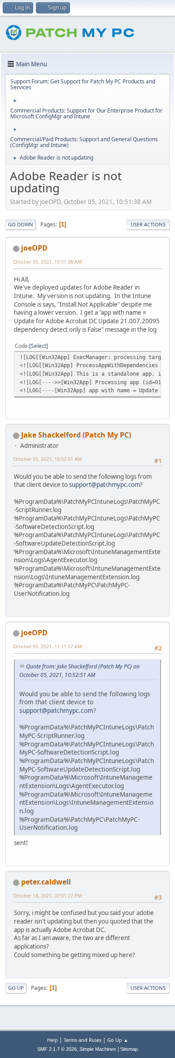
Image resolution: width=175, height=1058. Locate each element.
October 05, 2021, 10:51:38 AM (47, 261)
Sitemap (129, 1049)
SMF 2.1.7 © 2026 (57, 1049)
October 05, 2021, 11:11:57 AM (47, 646)
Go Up (16, 987)
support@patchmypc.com (104, 485)
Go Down (20, 224)
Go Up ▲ (117, 1039)
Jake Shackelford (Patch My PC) (76, 435)
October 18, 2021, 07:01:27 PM (47, 895)
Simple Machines (97, 1049)
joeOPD (34, 248)
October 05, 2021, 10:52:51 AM (47, 458)
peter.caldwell (46, 882)
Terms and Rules (82, 1039)
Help (52, 1039)
